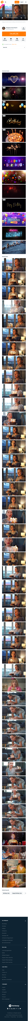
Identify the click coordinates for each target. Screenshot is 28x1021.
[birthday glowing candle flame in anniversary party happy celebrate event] (13, 134)
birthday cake (6, 892)
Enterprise (4, 930)
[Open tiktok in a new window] (15, 1008)
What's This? (14, 44)
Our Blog (4, 976)
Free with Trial (14, 33)
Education (4, 932)
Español (4, 989)
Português (4, 991)
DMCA (3, 952)
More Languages (5, 998)
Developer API (5, 935)
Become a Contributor (7, 979)
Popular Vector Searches (7, 957)
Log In (22, 2)
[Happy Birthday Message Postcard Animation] (13, 232)
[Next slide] (23, 892)
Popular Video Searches (7, 961)
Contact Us (4, 971)
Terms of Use (6, 1016)
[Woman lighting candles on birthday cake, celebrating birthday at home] (13, 698)
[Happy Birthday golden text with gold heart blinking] (13, 78)
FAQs (3, 969)
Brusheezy (4, 923)
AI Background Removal (7, 939)
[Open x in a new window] (17, 1008)
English (3, 986)
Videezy (3, 928)
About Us (4, 974)
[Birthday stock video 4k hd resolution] (13, 218)
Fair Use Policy (19, 1016)
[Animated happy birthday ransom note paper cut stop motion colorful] (13, 162)
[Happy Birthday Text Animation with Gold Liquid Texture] (13, 120)
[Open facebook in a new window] (7, 1008)
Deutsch (4, 993)
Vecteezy (4, 925)
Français (4, 996)
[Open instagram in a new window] (9, 1008)
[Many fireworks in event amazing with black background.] (13, 92)
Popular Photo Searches (7, 959)
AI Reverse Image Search (7, 937)
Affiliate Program (5, 954)
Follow (23, 29)
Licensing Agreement (6, 949)
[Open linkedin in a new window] (11, 1008)
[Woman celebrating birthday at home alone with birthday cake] (13, 754)
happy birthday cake (17, 892)
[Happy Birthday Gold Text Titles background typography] (13, 204)
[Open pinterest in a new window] (13, 1008)
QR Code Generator (6, 942)
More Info (5, 46)
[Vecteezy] (2, 2)
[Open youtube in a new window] (19, 1008)
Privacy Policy (12, 1016)
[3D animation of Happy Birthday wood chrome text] (13, 246)
